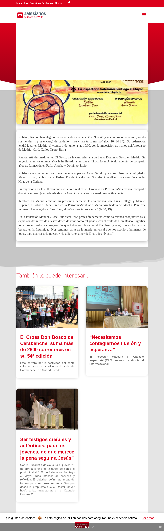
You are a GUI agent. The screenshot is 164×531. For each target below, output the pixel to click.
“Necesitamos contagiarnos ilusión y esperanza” (115, 343)
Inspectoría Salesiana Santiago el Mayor (39, 3)
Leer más (148, 518)
